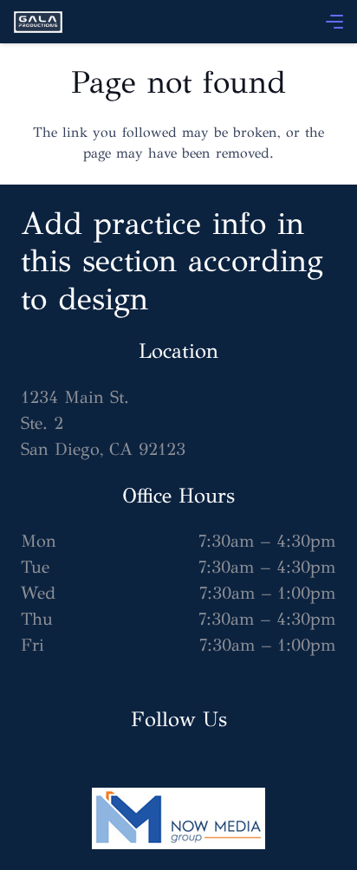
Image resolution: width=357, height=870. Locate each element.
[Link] (38, 22)
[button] (334, 21)
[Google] (38, 749)
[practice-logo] (178, 818)
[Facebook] (72, 749)
